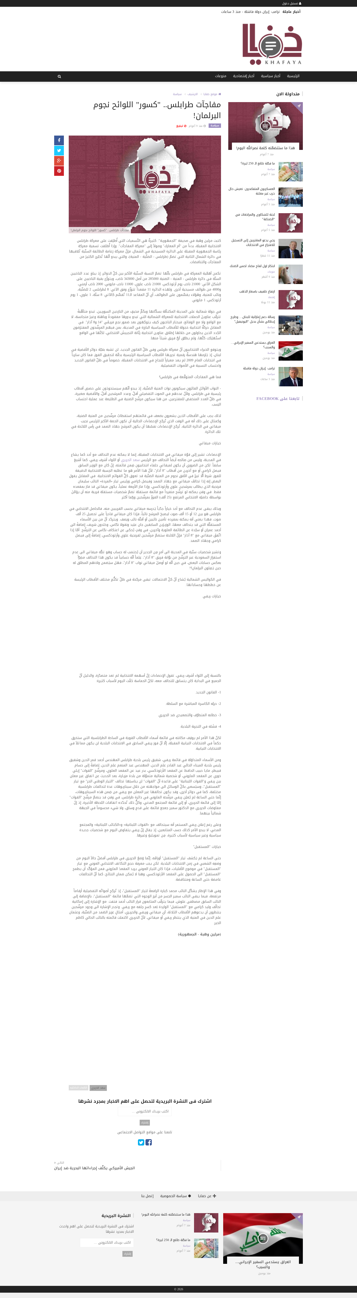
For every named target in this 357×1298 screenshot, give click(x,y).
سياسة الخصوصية (174, 1196)
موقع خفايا (211, 94)
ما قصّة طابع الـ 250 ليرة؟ (258, 163)
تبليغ (180, 126)
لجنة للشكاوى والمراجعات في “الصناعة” (255, 216)
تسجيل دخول (290, 3)
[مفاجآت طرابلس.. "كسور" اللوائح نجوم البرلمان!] (145, 185)
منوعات (220, 76)
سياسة (177, 94)
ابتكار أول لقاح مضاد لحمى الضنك (252, 266)
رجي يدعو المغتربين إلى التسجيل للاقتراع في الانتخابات (253, 242)
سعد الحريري (130, 460)
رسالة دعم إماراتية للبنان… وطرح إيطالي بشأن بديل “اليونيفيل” (252, 319)
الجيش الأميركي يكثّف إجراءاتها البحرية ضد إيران (94, 1168)
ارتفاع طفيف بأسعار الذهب (257, 291)
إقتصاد (271, 297)
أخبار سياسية (270, 76)
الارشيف (192, 94)
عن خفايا (205, 1196)
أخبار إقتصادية (243, 76)
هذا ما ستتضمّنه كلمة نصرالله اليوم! (265, 148)
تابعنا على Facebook (278, 398)
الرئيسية (293, 76)
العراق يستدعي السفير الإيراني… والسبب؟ (253, 345)
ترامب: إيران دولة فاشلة (262, 11)
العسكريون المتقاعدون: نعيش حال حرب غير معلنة (252, 191)
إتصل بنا (147, 1196)
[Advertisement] (145, 639)
